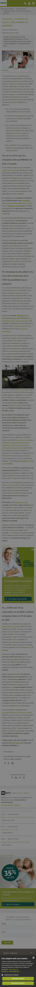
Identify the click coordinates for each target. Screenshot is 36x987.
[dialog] (18, 971)
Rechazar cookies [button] (18, 983)
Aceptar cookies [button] (18, 978)
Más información (13, 969)
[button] (18, 971)
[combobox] (33, 958)
